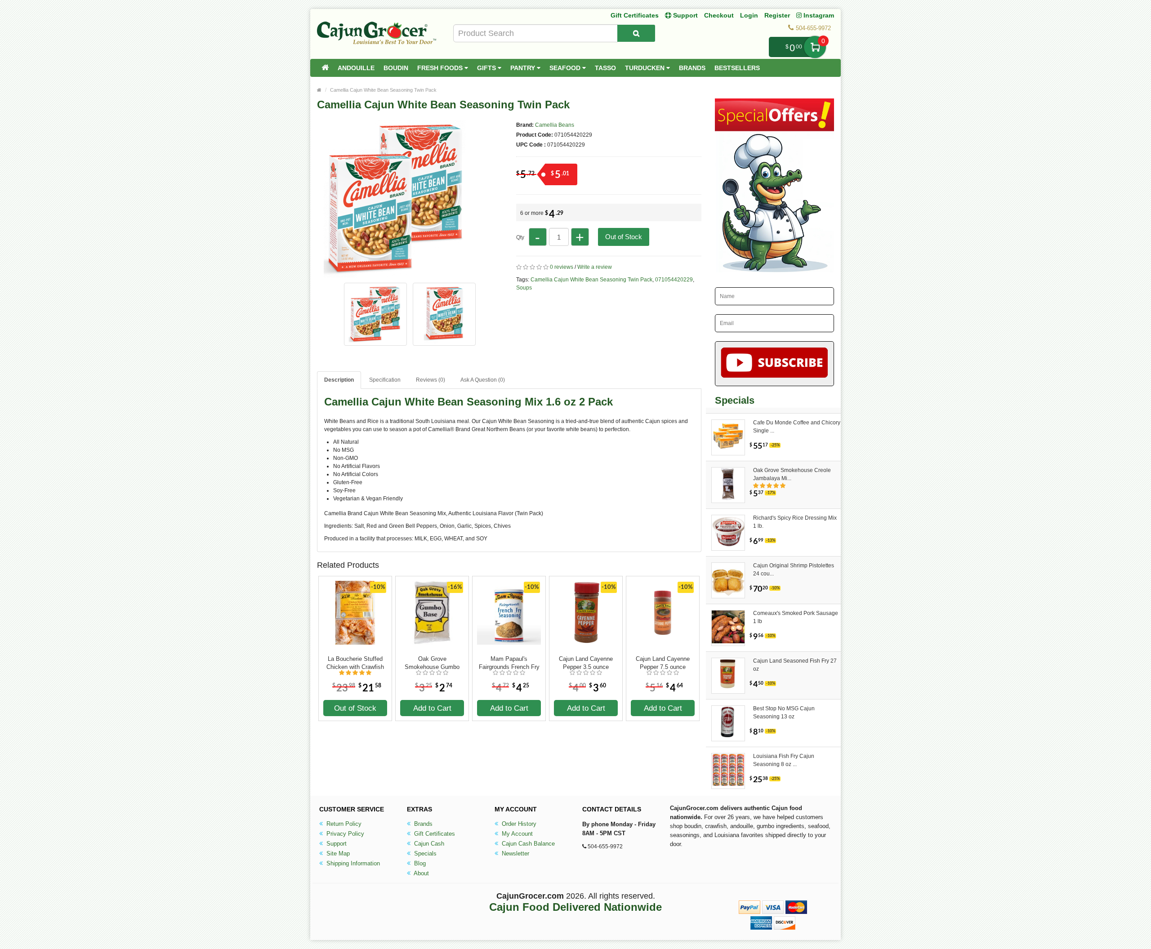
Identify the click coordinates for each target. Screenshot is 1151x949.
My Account (516, 833)
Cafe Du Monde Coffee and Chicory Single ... (796, 426)
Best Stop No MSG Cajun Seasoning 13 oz (784, 712)
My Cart (815, 47)
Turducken (645, 67)
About (420, 873)
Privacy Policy (344, 833)
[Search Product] (636, 33)
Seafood (565, 67)
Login (749, 15)
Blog (419, 863)
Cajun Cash (428, 843)
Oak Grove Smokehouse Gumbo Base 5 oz (432, 663)
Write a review (594, 267)
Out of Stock (623, 237)
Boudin (396, 67)
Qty (520, 237)
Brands (692, 67)
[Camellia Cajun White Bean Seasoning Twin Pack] (395, 273)
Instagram (818, 15)
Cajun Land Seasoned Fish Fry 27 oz (795, 665)
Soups (524, 288)
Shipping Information (352, 863)
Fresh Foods (440, 67)
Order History (518, 823)
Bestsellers (737, 67)
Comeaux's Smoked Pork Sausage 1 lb (795, 617)
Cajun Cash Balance (527, 843)
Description (339, 380)
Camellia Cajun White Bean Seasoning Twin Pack (383, 90)
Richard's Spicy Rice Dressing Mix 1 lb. (795, 522)
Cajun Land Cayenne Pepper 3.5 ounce (586, 662)
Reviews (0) (430, 380)
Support (336, 843)
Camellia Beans (554, 125)
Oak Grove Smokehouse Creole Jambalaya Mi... (792, 474)
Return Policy (343, 823)
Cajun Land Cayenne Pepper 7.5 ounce (663, 662)
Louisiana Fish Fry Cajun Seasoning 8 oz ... (783, 760)
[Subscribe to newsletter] (774, 363)
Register (777, 15)
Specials (424, 853)
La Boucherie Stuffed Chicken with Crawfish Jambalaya (355, 663)
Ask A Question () (482, 380)
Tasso (605, 67)
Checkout (719, 15)
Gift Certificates (635, 15)
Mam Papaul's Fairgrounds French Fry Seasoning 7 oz (509, 663)
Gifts (487, 67)
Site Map (337, 853)
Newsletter (514, 853)
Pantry (523, 67)
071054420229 (674, 279)
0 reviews (561, 267)
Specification (385, 380)
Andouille (356, 67)
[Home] (325, 68)
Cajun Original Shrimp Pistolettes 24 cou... (793, 569)
